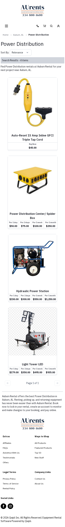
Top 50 (38, 452)
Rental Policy (9, 488)
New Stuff (39, 457)
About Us (39, 483)
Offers (6, 462)
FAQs (5, 448)
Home (5, 34)
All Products (40, 443)
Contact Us (40, 478)
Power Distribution (38, 34)
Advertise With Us (11, 452)
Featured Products (43, 448)
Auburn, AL (18, 34)
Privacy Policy (9, 478)
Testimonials (9, 457)
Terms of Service (10, 483)
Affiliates (7, 443)
